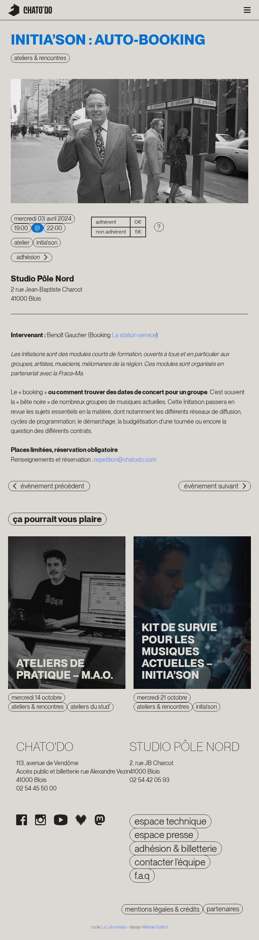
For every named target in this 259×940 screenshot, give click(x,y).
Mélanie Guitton (155, 927)
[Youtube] (60, 819)
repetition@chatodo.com (125, 459)
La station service (134, 335)
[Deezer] (81, 819)
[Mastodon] (99, 819)
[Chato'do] (30, 10)
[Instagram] (40, 819)
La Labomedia (113, 927)
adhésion (28, 257)
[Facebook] (21, 819)
